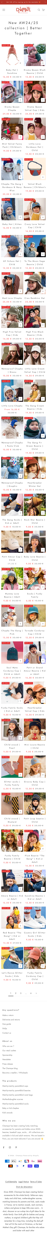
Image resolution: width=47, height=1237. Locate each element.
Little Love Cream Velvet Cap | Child (34, 370)
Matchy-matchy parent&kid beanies (16, 1090)
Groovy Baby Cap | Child (34, 783)
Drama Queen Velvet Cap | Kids (35, 108)
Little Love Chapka (12, 405)
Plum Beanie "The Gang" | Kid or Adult (35, 858)
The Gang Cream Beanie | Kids (35, 407)
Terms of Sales (36, 1181)
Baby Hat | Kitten (12, 224)
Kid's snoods (7, 1112)
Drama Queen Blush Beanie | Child (35, 72)
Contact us (6, 1032)
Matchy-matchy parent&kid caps (15, 1086)
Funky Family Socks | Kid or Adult (12, 709)
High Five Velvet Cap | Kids (12, 333)
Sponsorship (7, 1055)
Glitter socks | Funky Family (12, 783)
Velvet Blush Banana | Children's (35, 186)
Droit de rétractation (24, 1186)
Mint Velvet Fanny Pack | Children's (12, 145)
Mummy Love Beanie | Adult (12, 595)
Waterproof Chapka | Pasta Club (12, 444)
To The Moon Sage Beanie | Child (35, 263)
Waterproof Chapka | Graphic (12, 484)
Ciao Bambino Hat (35, 298)
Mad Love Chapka (12, 298)
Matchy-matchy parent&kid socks (15, 1103)
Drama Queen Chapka (12, 108)
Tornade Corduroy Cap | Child (35, 632)
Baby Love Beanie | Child (35, 558)
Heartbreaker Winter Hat (35, 484)
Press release (7, 1064)
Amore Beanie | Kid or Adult (12, 897)
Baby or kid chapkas (10, 1108)
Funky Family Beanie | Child (12, 857)
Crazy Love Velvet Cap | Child (35, 226)
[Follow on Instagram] (10, 1147)
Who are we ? (8, 1046)
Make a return (7, 1015)
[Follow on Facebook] (3, 1147)
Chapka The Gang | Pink (12, 632)
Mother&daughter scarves (12, 1099)
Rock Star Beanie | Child (34, 521)
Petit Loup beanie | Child (35, 820)
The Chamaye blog (10, 1068)
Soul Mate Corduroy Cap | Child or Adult (12, 670)
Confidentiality (11, 1181)
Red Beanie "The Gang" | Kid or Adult (12, 936)
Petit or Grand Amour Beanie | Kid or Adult (35, 670)
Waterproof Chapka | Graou (12, 370)
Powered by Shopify (31, 1156)
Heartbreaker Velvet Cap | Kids (35, 709)
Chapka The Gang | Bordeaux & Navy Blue (12, 187)
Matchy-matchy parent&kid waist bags (17, 1094)
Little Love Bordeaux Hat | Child (34, 147)
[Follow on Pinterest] (16, 1147)
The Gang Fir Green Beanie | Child (34, 445)
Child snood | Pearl (12, 746)
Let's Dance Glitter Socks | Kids (12, 974)
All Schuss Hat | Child (12, 263)
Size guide (6, 1024)
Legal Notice (23, 1181)
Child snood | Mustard (12, 820)
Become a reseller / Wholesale (15, 1072)
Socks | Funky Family (34, 595)
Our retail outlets (9, 1050)
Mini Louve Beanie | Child (34, 746)
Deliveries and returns (11, 1019)
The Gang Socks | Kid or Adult (12, 521)
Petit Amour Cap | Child (12, 558)
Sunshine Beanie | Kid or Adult (35, 897)
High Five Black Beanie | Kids (35, 333)
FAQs (4, 1028)
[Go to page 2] (36, 993)
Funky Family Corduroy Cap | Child (35, 976)
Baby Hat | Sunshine (12, 72)
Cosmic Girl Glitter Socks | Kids (35, 934)
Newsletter (6, 1059)
